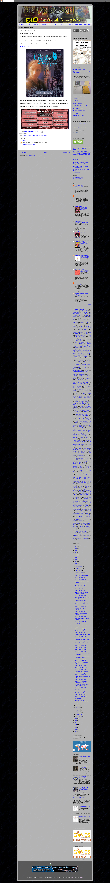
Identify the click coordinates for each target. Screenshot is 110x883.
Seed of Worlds (78, 196)
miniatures (88, 431)
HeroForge (84, 400)
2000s (87, 315)
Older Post (66, 152)
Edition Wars (86, 377)
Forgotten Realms (77, 387)
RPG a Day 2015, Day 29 (80, 584)
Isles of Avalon (76, 411)
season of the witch (83, 476)
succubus (75, 490)
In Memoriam (86, 407)
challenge (81, 343)
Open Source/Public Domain (81, 452)
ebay (80, 377)
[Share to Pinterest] (26, 133)
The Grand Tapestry (79, 283)
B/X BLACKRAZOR (79, 185)
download (87, 368)
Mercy (84, 430)
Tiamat (86, 505)
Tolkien (74, 506)
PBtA (88, 458)
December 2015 (79, 566)
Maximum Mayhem (84, 429)
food (88, 386)
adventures (82, 323)
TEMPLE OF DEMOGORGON (81, 255)
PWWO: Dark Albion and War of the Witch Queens (82, 593)
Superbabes (75, 491)
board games (81, 338)
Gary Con (89, 391)
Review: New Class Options (81, 667)
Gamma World (82, 391)
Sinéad (89, 481)
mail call (86, 426)
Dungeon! (74, 377)
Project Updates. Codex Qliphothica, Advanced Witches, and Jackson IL (81, 71)
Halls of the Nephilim (79, 231)
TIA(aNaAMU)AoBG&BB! (77, 505)
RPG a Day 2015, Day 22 (80, 621)
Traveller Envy (84, 508)
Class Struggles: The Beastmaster (82, 634)
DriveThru (75, 375)
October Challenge (77, 449)
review (82, 469)
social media (80, 483)
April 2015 (78, 710)
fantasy (74, 383)
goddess (82, 394)
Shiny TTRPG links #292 (80, 197)
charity (86, 345)
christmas (77, 347)
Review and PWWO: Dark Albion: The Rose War (82, 604)
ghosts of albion (32, 135)
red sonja (75, 467)
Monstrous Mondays (77, 103)
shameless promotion (84, 479)
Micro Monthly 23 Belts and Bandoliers (81, 147)
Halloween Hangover (87, 397)
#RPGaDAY (25, 135)
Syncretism (75, 495)
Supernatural (88, 491)
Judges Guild (87, 414)
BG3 (90, 332)
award (76, 329)
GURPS (74, 397)
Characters (35, 24)
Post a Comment (25, 147)
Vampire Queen (80, 516)
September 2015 (79, 572)
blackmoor (77, 335)
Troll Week (84, 509)
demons (77, 364)
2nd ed (74, 316)
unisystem (41, 135)
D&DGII (85, 359)
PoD (83, 461)
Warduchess (87, 520)
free (73, 389)
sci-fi (86, 474)
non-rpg (89, 445)
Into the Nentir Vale (79, 410)
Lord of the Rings (87, 422)
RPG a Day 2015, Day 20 (80, 632)
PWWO (74, 463)
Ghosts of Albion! (24, 46)
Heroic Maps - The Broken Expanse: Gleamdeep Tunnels (81, 167)
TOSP (82, 506)
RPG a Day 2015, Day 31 (80, 577)
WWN (85, 535)
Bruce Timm (87, 339)
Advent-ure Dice (84, 322)
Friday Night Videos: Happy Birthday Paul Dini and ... (81, 682)
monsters (84, 434)
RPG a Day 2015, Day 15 (80, 651)
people (74, 459)
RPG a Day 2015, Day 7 (80, 687)
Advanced (75, 322)
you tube (78, 538)
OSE (86, 455)
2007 (76, 731)
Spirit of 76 (75, 487)
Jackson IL (86, 411)
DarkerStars (75, 361)
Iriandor (87, 410)
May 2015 (78, 709)
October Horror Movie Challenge (80, 105)
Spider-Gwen (87, 486)
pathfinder (81, 458)
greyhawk (81, 396)
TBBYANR (78, 498)
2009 (76, 727)
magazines (75, 425)
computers (85, 356)
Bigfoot (76, 333)
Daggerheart (81, 360)
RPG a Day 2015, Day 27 (80, 595)
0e (81, 313)
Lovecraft (77, 423)
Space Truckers (80, 485)
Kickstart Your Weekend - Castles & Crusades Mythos (82, 657)
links (76, 422)
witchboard (87, 529)
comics (89, 353)
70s (82, 318)
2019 (76, 557)
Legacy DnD (87, 419)
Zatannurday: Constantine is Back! (82, 649)
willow (74, 528)
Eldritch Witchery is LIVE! (84, 756)
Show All (89, 304)
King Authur (83, 417)
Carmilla (76, 342)
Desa (24, 140)
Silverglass (83, 481)
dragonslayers (81, 374)
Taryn (89, 497)
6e (79, 318)
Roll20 (77, 470)
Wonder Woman (84, 532)
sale (82, 473)
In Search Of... (76, 100)
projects (74, 462)
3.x (80, 316)
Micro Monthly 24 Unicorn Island (80, 151)
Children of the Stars (83, 346)
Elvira (88, 379)
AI (74, 325)
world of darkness (87, 534)
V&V (87, 513)
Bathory (86, 331)
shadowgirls (75, 479)
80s (87, 318)
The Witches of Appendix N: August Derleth (84, 767)
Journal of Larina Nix (79, 414)
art (81, 326)
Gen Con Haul (78, 698)
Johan (89, 412)
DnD (86, 367)
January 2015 (79, 716)
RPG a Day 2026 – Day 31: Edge (81, 222)
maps (79, 427)
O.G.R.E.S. (80, 448)
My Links (63, 24)
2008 (76, 729)
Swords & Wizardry (83, 494)
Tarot (86, 497)
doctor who (75, 368)
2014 (76, 718)
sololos (71, 877)
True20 (89, 509)
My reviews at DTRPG (78, 177)
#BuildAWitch (76, 310)
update (85, 512)
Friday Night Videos (80, 389)
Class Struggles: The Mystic (81, 692)
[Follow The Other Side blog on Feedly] (78, 143)
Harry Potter (83, 398)
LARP (81, 419)
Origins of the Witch (80, 455)
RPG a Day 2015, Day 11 (80, 669)
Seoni (85, 477)
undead (89, 510)
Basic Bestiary (76, 331)
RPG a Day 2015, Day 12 (80, 665)
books (89, 338)
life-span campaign (83, 421)
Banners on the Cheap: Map (79, 180)
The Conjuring (75, 501)
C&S (74, 340)
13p (85, 313)
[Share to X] (23, 133)
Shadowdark (86, 478)
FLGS (84, 386)
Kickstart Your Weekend (80, 588)
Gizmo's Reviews (78, 206)
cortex (82, 357)
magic (84, 425)
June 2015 (78, 707)
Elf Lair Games (87, 378)
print (87, 461)
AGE (90, 323)
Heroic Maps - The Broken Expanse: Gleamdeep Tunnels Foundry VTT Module (81, 163)
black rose (88, 333)
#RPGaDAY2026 (76, 313)
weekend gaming (84, 523)
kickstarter (85, 415)
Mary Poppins (75, 429)
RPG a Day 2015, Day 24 (80, 611)
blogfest (78, 336)
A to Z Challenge (81, 319)
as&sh (74, 327)
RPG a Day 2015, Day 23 (80, 616)
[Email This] (20, 133)
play (90, 459)
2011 (76, 724)
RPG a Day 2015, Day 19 (80, 636)
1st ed (80, 315)
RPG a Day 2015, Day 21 (80, 629)
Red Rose (87, 466)
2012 (76, 722)
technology (86, 498)
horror (37, 135)
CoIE (88, 351)
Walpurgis (80, 520)
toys (90, 506)
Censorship (75, 343)
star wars (77, 489)
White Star (81, 526)
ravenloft (81, 465)
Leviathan (77, 421)
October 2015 (79, 570)
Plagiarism (85, 459)
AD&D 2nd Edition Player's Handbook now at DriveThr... (82, 639)
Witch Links (87, 24)
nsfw (75, 448)
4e (85, 316)
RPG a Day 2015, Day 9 (80, 674)
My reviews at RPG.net (78, 178)
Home (45, 152)
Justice (74, 415)
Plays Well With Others (78, 108)
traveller (76, 508)
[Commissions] (78, 284)
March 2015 (78, 712)
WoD (79, 532)
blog (90, 335)
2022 (76, 552)
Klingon (88, 417)
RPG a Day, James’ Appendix (81, 575)
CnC (74, 351)
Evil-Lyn (79, 382)
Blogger (81, 877)
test (81, 500)
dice (83, 366)
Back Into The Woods (79, 186)
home (80, 403)
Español (74, 382)
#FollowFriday (76, 312)
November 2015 (79, 568)
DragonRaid (75, 374)
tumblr (76, 510)
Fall (83, 382)
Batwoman (75, 332)
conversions (75, 357)
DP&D (74, 370)
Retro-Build (87, 467)
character (88, 343)
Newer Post (22, 152)
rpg (81, 470)
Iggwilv (79, 407)
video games (85, 519)
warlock (74, 522)
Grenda (74, 396)
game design (85, 390)
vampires (89, 516)
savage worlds (78, 474)
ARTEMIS (87, 326)
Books (29, 24)
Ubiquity (83, 510)
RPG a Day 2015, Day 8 (80, 679)
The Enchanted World (77, 112)
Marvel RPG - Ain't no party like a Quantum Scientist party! (84, 257)
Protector (79, 462)
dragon (86, 370)
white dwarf (85, 524)
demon (89, 363)
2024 (76, 548)
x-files (88, 535)
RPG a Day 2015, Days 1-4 (81, 696)
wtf (81, 535)
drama (88, 374)
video (77, 519)
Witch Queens (78, 24)
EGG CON (80, 378)
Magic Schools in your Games (81, 671)
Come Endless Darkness (78, 353)
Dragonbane (88, 371)
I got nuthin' (88, 406)
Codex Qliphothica (81, 351)
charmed (75, 346)
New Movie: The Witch (80, 630)
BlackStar (83, 335)
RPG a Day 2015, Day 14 (80, 659)
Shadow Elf (77, 478)
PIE (81, 459)
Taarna (80, 495)
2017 (76, 561)
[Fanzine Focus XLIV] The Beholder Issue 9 (84, 271)
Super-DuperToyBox (79, 241)
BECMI (80, 332)
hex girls (76, 401)
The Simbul (82, 502)
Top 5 (78, 506)
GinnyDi (77, 394)
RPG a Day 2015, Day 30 (80, 579)
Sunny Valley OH (86, 490)
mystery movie (88, 440)
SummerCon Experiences (80, 295)
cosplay (89, 357)
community (81, 355)
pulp (88, 462)
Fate (90, 383)
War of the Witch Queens (78, 115)
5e (90, 316)
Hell (78, 400)
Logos (49, 24)
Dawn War (78, 363)
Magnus (80, 426)
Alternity (78, 325)
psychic (84, 462)
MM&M (87, 433)
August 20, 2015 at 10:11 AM (29, 144)
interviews (89, 408)
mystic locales (77, 441)
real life (81, 466)
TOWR (86, 506)
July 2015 (78, 705)
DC (84, 363)
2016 (76, 563)
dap (87, 360)
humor (81, 404)
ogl (86, 449)
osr (74, 456)
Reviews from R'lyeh (79, 269)
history (87, 401)
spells (81, 486)
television (75, 500)
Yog (73, 538)
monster (75, 434)
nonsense (76, 447)
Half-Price (79, 397)
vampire (89, 515)
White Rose (75, 526)
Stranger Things (85, 489)
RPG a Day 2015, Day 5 (80, 694)
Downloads (43, 24)
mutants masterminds (78, 440)
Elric (83, 379)
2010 (76, 726)
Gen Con (77, 393)
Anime (87, 325)
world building (77, 534)
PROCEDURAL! (76, 172)
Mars (83, 427)
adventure (75, 323)
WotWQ (76, 535)
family (87, 382)
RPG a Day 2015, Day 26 (80, 602)
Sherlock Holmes (76, 481)
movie (87, 437)
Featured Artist (76, 98)
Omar (81, 451)
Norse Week (82, 447)
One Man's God (76, 107)
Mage (80, 425)
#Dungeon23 (84, 310)
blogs (84, 336)
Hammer (76, 398)
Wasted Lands (83, 522)
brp (83, 339)
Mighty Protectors (80, 431)
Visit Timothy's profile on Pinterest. (80, 127)
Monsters (56, 24)
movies (75, 439)
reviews (89, 469)
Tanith (77, 497)
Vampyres (76, 517)
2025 (76, 546)
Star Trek (88, 487)
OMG (85, 451)
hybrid (82, 406)
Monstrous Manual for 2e (80, 600)
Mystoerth (70, 24)
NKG (84, 445)
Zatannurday (85, 538)
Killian (78, 417)
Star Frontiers (81, 487)
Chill (90, 346)
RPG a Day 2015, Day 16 (80, 647)
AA (90, 319)
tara (80, 497)
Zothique (74, 539)
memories (79, 430)
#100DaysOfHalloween (78, 309)
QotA (80, 463)
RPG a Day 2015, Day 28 (80, 590)
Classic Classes (86, 350)
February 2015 (79, 714)
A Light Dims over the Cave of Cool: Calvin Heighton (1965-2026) (83, 788)
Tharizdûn (86, 500)
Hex (90, 400)
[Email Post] (41, 131)
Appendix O (22, 24)
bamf (80, 329)
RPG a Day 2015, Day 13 (80, 660)
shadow (89, 477)
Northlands (89, 447)
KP (73, 418)
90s (74, 319)
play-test (77, 461)
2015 (76, 565)
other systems (87, 456)
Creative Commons (78, 359)
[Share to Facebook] (24, 133)
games (74, 391)
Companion (75, 356)
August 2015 (78, 574)
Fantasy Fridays (82, 383)
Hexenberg (82, 401)
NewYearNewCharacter (79, 444)
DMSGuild (80, 367)
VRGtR (74, 520)
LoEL (82, 422)
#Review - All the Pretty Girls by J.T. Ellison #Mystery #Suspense (83, 209)
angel (83, 325)
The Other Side (75, 132)
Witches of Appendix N (78, 117)
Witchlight (74, 532)
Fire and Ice (79, 386)
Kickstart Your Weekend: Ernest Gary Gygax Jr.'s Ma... (82, 685)
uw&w (82, 513)
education (74, 378)
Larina (74, 419)
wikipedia (87, 526)
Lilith (90, 421)
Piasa (78, 459)
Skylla (74, 483)
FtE (78, 390)
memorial (74, 430)
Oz (76, 458)
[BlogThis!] (21, 133)
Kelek (79, 415)
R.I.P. (85, 463)
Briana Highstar (78, 339)
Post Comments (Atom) (31, 155)
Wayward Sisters (76, 523)
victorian (46, 135)
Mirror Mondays (79, 433)
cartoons (82, 342)
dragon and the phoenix (78, 371)
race (88, 463)
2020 (76, 556)
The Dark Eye (84, 501)
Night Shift (77, 445)
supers (76, 493)
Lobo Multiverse (83, 232)
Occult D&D (85, 448)
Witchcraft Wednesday (79, 531)
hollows (74, 403)
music (87, 439)
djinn (75, 367)
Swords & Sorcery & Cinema (79, 110)
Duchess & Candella (85, 375)
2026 (76, 545)
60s (76, 318)
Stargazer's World (79, 221)
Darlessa (80, 361)
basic (84, 329)
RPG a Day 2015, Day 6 (80, 691)
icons (76, 407)
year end (78, 536)
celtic (87, 342)
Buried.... (77, 689)
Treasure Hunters (76, 509)
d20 (90, 359)
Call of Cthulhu (79, 340)
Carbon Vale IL (88, 340)
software (85, 483)
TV (79, 510)
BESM (85, 332)
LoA (79, 422)
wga (79, 524)
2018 (76, 559)
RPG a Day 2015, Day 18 (80, 641)
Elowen (77, 379)
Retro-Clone (75, 469)
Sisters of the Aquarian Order (80, 482)
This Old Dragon (76, 113)
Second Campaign (77, 477)
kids (74, 417)
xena (74, 536)
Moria (82, 437)
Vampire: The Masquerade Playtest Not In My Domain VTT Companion (81, 160)
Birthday (82, 333)
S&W (78, 473)
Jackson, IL (75, 102)
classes (82, 349)
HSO (74, 404)
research (80, 467)
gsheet (88, 396)
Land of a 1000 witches (82, 418)
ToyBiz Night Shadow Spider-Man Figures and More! (84, 243)
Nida (90, 444)
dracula (80, 370)
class (84, 347)
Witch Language (81, 529)
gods (88, 394)
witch (89, 528)
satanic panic (88, 473)
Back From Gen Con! (79, 700)
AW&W (89, 327)
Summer (79, 490)
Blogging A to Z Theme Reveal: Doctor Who (84, 777)
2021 (76, 554)
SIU (88, 482)
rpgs (80, 471)
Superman (81, 491)
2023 (76, 550)
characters (79, 345)
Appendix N (75, 326)
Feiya (74, 386)
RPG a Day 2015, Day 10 (80, 673)
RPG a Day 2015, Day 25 (80, 606)
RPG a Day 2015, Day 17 (80, 645)
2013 (76, 720)
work (90, 532)
